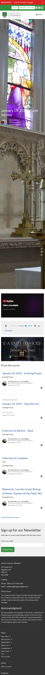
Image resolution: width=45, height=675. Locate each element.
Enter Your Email (7, 541)
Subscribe (8, 549)
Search (15, 7)
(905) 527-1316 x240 (27, 7)
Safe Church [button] (5, 651)
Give (2, 654)
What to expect (6, 666)
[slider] (13, 326)
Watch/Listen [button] (5, 639)
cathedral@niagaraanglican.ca (17, 587)
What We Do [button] (5, 642)
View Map (4, 575)
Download (8, 331)
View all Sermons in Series (10, 517)
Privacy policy (5, 656)
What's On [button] (5, 645)
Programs (5, 673)
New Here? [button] (5, 636)
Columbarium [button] (5, 648)
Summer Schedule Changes (23, 2)
